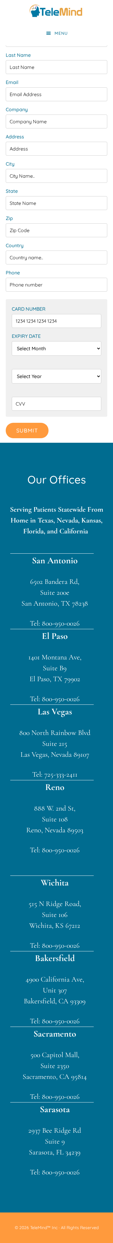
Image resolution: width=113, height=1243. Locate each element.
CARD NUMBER (29, 309)
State (12, 191)
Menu (61, 33)
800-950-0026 (61, 623)
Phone (13, 273)
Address (15, 137)
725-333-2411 (60, 774)
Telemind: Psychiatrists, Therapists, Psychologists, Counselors (57, 10)
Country (15, 245)
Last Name (18, 55)
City (10, 164)
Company (17, 109)
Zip (9, 218)
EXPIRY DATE (26, 336)
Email (12, 82)
